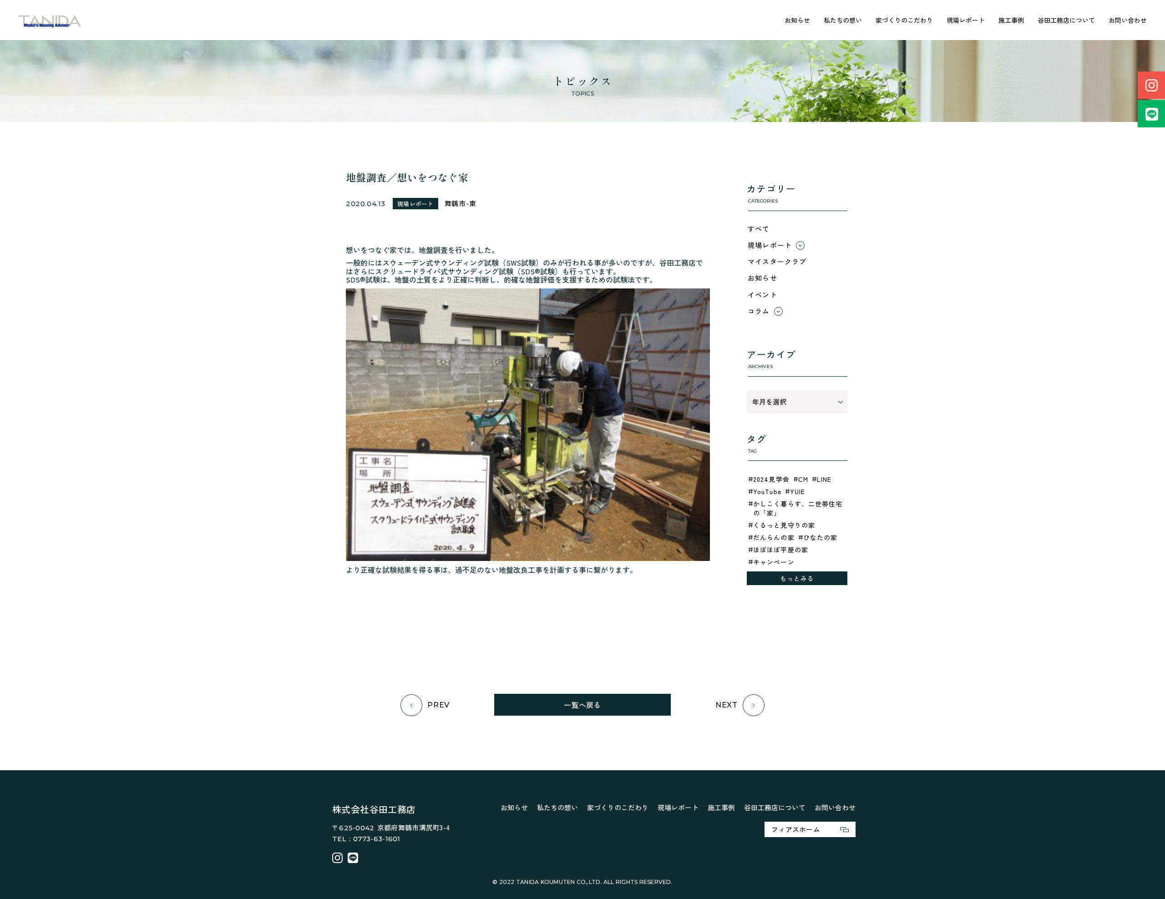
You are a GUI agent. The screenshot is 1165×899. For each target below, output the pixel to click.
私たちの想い (843, 20)
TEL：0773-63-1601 (366, 838)
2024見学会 (771, 479)
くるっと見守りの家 (784, 525)
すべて (759, 228)
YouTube (767, 491)
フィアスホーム (795, 829)
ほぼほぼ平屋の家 (780, 549)
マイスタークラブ (777, 261)
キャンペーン (774, 561)
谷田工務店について (1066, 20)
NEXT (726, 705)
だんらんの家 (774, 537)
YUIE (797, 491)
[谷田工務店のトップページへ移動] (49, 20)
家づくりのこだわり (904, 20)
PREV (438, 705)
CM (803, 479)
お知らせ (797, 20)
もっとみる (797, 578)
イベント (762, 294)
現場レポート (966, 20)
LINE (824, 479)
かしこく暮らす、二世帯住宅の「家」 (798, 508)
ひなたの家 (820, 537)
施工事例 (1011, 20)
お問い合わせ (1128, 20)
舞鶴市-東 (460, 203)
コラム (759, 311)
